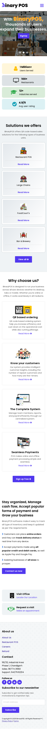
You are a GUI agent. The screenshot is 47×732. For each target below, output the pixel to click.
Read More (23, 164)
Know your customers (25, 363)
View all (22, 259)
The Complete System (25, 409)
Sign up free (22, 479)
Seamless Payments (25, 452)
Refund (5, 651)
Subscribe (10, 709)
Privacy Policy (7, 721)
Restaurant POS (10, 642)
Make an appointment (27, 610)
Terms (16, 721)
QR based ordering (25, 317)
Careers (6, 646)
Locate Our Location (26, 597)
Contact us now (13, 571)
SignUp (23, 35)
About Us (6, 637)
